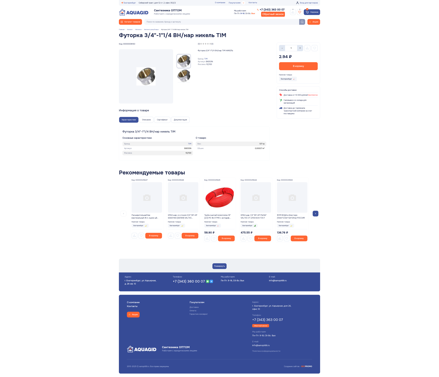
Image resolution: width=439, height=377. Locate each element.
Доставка (194, 307)
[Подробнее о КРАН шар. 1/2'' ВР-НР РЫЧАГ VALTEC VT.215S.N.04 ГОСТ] (255, 197)
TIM (205, 59)
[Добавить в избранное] (141, 236)
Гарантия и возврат (199, 314)
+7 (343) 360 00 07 (189, 281)
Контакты (253, 2)
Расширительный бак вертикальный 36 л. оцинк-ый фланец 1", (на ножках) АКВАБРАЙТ (144, 219)
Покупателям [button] (235, 3)
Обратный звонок (273, 14)
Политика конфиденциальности (266, 351)
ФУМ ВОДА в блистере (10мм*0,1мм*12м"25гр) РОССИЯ (291, 216)
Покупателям (197, 302)
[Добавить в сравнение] (134, 236)
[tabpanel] (147, 197)
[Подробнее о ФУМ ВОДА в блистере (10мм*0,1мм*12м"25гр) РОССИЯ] (292, 197)
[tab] (128, 120)
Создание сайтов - (298, 366)
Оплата (193, 310)
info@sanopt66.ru (278, 280)
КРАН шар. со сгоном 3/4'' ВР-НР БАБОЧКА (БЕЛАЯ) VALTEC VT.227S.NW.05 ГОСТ (182, 218)
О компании (220, 2)
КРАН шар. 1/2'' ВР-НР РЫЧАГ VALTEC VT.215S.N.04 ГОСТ (254, 216)
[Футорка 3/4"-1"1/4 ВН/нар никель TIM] (146, 76)
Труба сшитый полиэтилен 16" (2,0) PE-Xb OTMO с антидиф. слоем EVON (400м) (217, 218)
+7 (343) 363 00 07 (267, 320)
